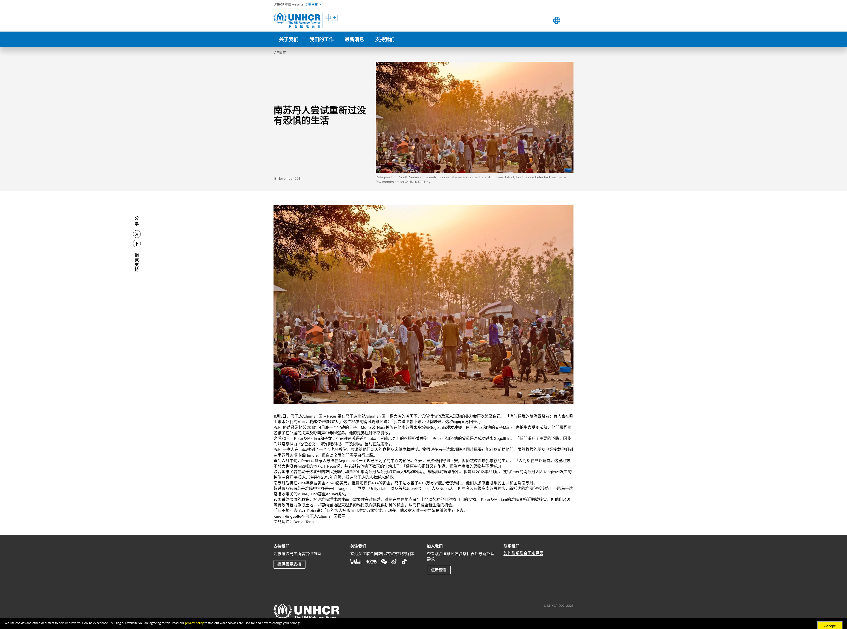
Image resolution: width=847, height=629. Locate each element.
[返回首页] (304, 20)
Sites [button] (556, 20)
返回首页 (280, 52)
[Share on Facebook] (137, 243)
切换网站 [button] (311, 4)
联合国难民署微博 (394, 561)
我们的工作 (321, 39)
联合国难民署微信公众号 (384, 561)
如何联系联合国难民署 (523, 553)
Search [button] (542, 20)
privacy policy (194, 623)
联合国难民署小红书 (371, 561)
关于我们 (288, 39)
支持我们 (385, 39)
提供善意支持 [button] (289, 564)
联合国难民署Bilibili (355, 561)
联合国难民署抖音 (404, 561)
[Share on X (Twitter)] (137, 234)
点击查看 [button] (439, 570)
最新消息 (354, 39)
